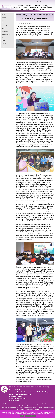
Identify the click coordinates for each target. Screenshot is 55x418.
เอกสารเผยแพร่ (34, 7)
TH (37, 2)
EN (40, 2)
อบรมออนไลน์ (17, 7)
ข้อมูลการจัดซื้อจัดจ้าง (46, 7)
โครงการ (36, 5)
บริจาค (28, 9)
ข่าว (22, 9)
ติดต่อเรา (42, 9)
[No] (53, 414)
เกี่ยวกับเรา (28, 5)
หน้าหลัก (20, 5)
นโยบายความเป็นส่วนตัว (30, 415)
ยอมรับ (21, 415)
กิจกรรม (45, 5)
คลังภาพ (35, 9)
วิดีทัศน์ (25, 7)
